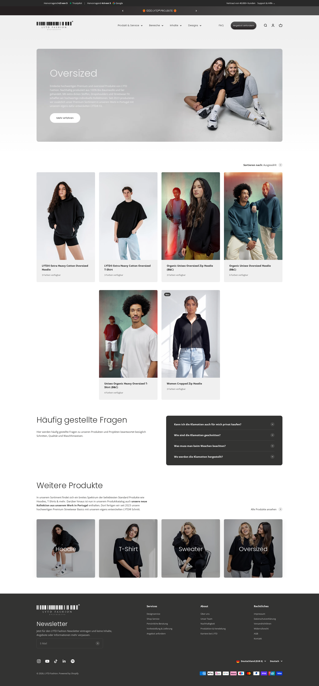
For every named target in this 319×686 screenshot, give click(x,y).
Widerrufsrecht (261, 628)
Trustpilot (77, 3)
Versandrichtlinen (262, 623)
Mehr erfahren (65, 118)
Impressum (259, 613)
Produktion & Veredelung (213, 628)
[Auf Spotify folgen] (72, 661)
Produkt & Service (128, 25)
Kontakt (258, 638)
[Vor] (196, 11)
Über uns (205, 613)
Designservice (153, 613)
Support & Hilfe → (266, 3)
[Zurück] (122, 11)
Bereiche (154, 25)
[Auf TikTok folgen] (55, 661)
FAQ (221, 25)
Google (119, 3)
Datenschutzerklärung (265, 618)
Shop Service (153, 618)
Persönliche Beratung (157, 623)
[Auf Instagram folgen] (39, 661)
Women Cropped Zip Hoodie (184, 383)
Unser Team (206, 618)
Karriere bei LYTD (209, 633)
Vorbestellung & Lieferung (159, 628)
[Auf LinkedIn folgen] (64, 661)
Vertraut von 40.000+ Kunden (240, 3)
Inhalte (174, 25)
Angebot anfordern (243, 25)
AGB (256, 633)
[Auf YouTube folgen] (47, 661)
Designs (193, 25)
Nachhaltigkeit (208, 623)
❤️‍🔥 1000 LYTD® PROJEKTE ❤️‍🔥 (159, 11)
